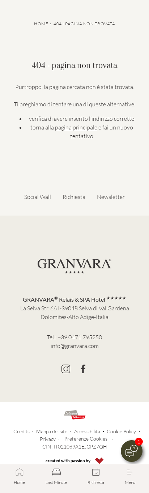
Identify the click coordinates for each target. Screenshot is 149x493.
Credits (21, 431)
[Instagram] (65, 369)
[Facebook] (83, 369)
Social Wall (37, 196)
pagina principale (76, 127)
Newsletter (111, 196)
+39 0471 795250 (80, 337)
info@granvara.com (75, 345)
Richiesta (74, 196)
